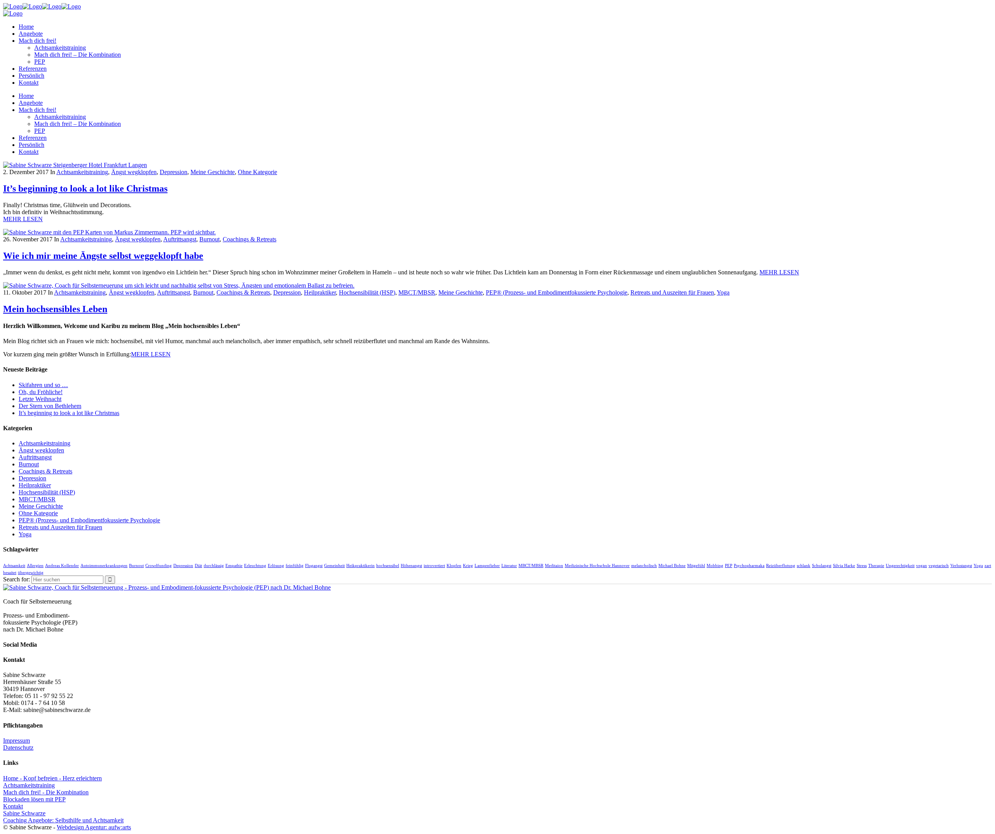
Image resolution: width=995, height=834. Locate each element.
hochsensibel (387, 566)
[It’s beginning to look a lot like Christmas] (75, 165)
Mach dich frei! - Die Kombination (46, 792)
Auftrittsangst (179, 239)
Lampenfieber (487, 566)
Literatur (509, 566)
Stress (862, 566)
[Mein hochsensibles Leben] (178, 285)
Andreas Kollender (62, 566)
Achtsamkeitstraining (82, 172)
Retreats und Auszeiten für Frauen (672, 292)
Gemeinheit (334, 566)
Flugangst (314, 566)
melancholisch (644, 566)
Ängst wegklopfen (134, 172)
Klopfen (454, 566)
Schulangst (821, 566)
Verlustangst (961, 566)
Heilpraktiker (320, 292)
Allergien (35, 566)
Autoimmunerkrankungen (103, 566)
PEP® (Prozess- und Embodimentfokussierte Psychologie (556, 292)
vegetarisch (939, 566)
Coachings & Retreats (249, 239)
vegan (921, 566)
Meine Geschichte (212, 172)
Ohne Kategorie (257, 172)
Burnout (209, 239)
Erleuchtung (255, 566)
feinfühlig (295, 566)
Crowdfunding (158, 566)
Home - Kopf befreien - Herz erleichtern (52, 778)
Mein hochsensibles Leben (55, 309)
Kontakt (13, 806)
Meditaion (554, 566)
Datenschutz (18, 747)
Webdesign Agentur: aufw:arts (94, 827)
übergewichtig (31, 573)
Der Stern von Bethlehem (50, 406)
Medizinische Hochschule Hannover (597, 566)
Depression (173, 172)
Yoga (723, 292)
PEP (728, 566)
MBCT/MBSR (416, 292)
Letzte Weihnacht (40, 399)
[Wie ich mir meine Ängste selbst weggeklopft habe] (109, 232)
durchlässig (214, 566)
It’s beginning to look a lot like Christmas (85, 188)
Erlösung (276, 566)
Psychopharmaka (749, 566)
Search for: (16, 579)
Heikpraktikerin (360, 566)
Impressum (16, 740)
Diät (198, 566)
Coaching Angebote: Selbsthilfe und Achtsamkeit (63, 820)
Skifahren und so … (43, 385)
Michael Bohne (672, 566)
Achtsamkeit (14, 566)
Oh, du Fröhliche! (41, 392)
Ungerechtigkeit (900, 566)
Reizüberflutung (780, 566)
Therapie (876, 566)
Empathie (234, 566)
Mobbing (715, 566)
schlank (803, 566)
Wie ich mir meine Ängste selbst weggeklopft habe (103, 256)
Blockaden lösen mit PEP (34, 799)
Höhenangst (411, 566)
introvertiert (434, 566)
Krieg (468, 566)
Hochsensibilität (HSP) (367, 292)
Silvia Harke (844, 566)
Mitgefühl (696, 566)
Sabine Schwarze (24, 813)
